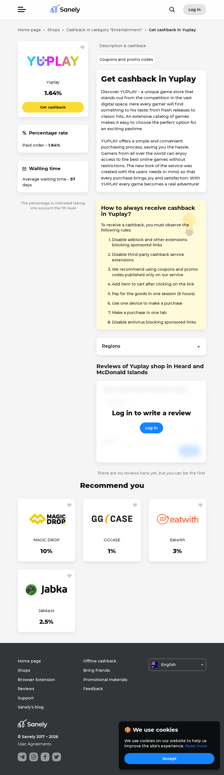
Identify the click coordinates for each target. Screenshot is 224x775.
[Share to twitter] (56, 757)
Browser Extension (36, 679)
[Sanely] (65, 10)
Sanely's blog (31, 707)
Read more (196, 745)
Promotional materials (105, 679)
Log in (151, 427)
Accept (169, 758)
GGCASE (112, 539)
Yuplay (53, 82)
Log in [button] (194, 9)
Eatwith (177, 539)
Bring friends (96, 670)
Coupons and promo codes (126, 59)
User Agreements (34, 744)
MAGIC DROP (46, 539)
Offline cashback (99, 661)
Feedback (93, 688)
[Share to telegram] (22, 757)
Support (26, 698)
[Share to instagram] (33, 757)
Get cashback (53, 107)
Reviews (26, 688)
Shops (24, 670)
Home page (29, 661)
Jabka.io (46, 610)
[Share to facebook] (45, 757)
